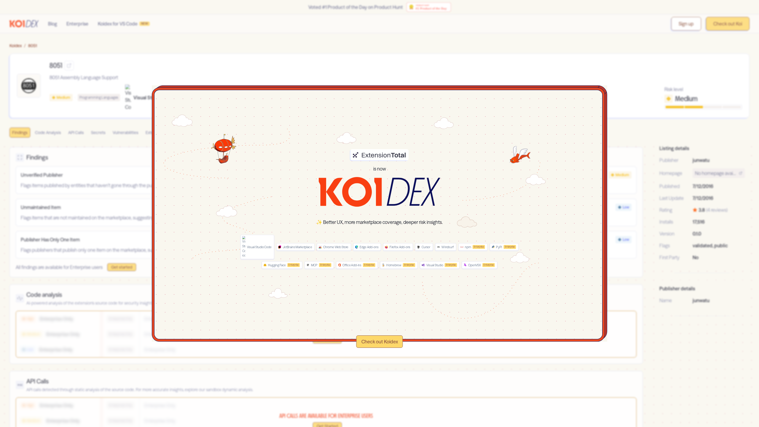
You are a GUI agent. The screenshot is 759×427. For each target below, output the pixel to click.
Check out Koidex (379, 342)
